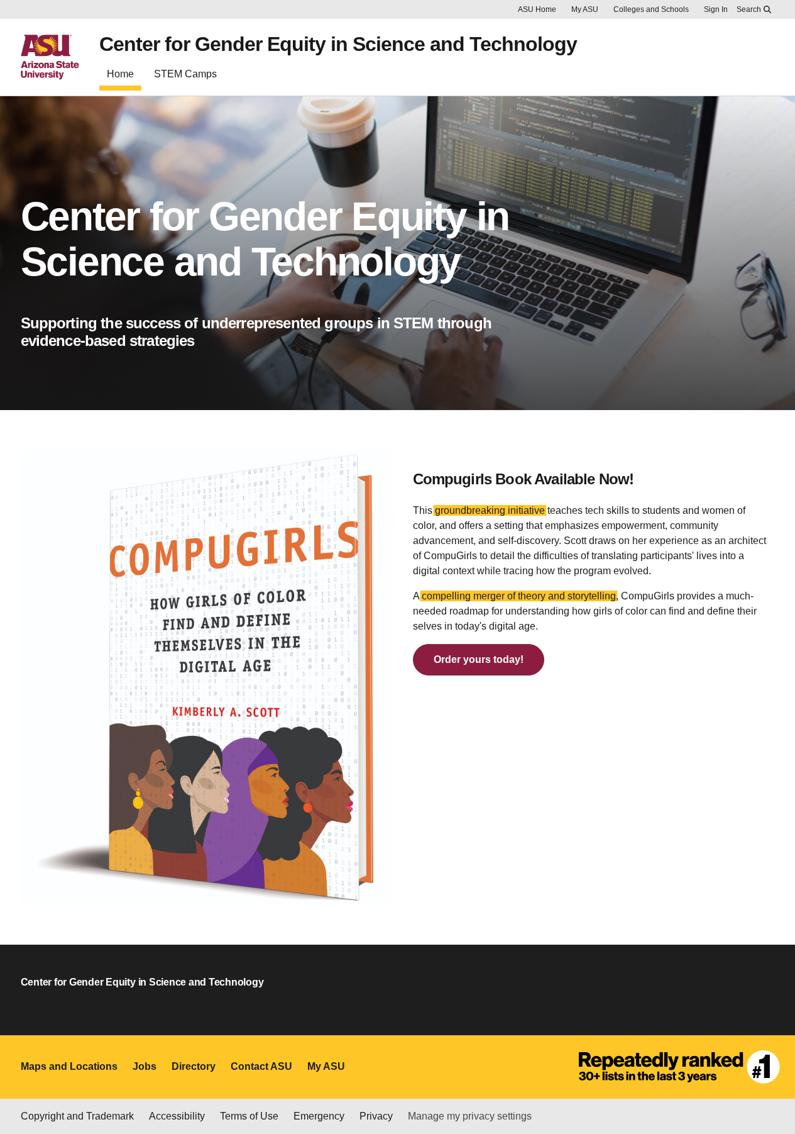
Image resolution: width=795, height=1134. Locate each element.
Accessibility (177, 1116)
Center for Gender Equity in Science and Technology (338, 44)
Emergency (318, 1116)
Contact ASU (261, 1066)
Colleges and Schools (651, 9)
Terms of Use (249, 1116)
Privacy (376, 1116)
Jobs (144, 1066)
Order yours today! (479, 659)
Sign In (716, 9)
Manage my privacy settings (470, 1116)
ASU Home (537, 9)
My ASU (584, 9)
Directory (194, 1066)
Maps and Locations (69, 1066)
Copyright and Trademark (77, 1116)
